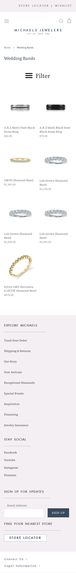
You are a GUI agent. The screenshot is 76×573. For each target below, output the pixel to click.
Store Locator (25, 538)
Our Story (10, 361)
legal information (21, 566)
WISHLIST (63, 5)
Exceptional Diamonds (19, 383)
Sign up (58, 513)
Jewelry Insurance (16, 425)
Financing (11, 414)
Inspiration (11, 404)
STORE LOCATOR (34, 5)
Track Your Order (15, 340)
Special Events (14, 393)
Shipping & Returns (17, 351)
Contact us (15, 559)
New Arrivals (13, 372)
